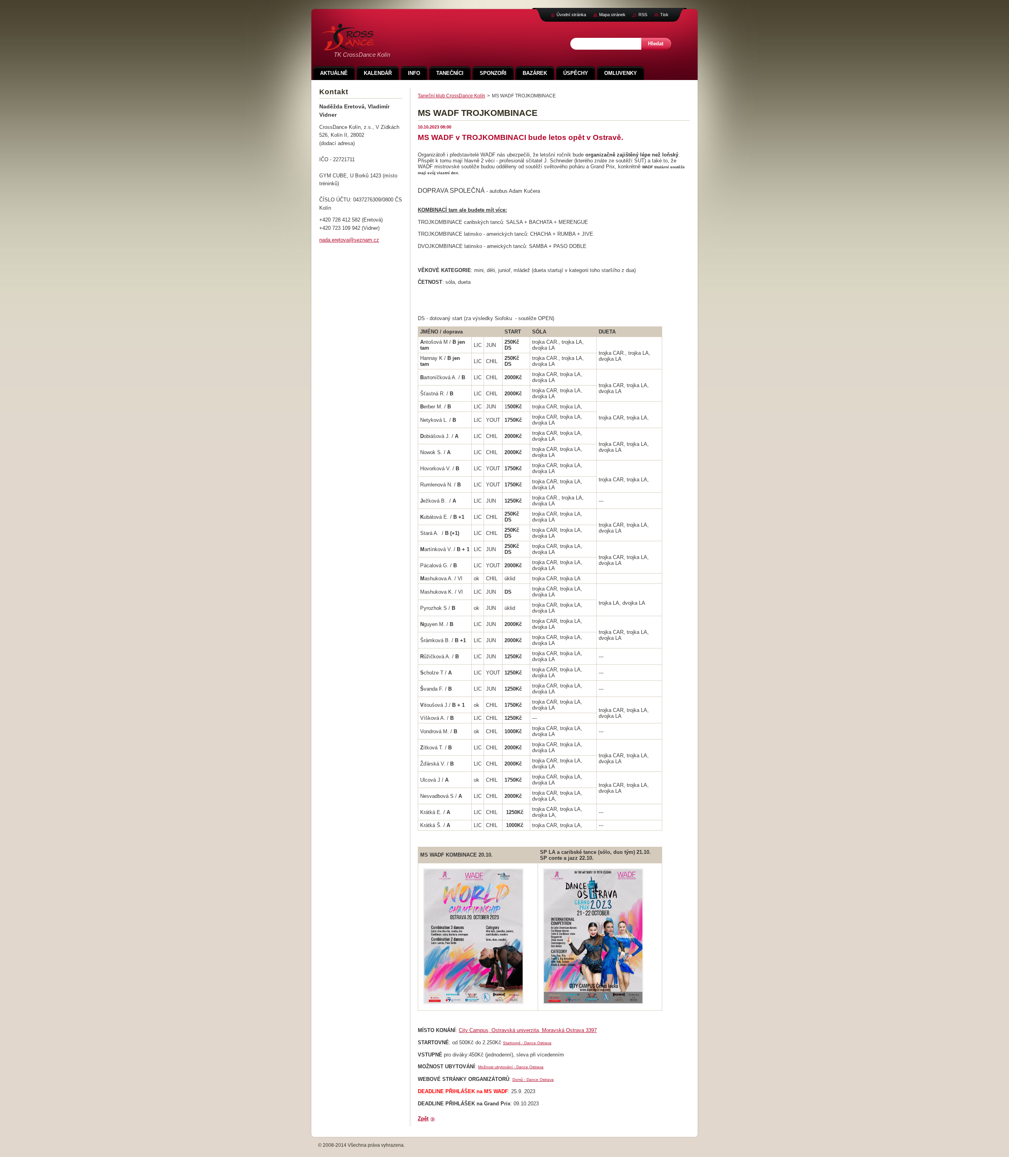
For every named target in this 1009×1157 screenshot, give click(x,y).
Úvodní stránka (571, 14)
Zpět (423, 1119)
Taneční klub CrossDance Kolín (451, 95)
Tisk (664, 14)
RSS (643, 14)
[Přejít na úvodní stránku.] (348, 46)
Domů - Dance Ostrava (533, 1079)
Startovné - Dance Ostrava (527, 1043)
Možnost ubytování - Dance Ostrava (511, 1067)
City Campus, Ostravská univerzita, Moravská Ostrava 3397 (528, 1030)
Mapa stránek (612, 14)
